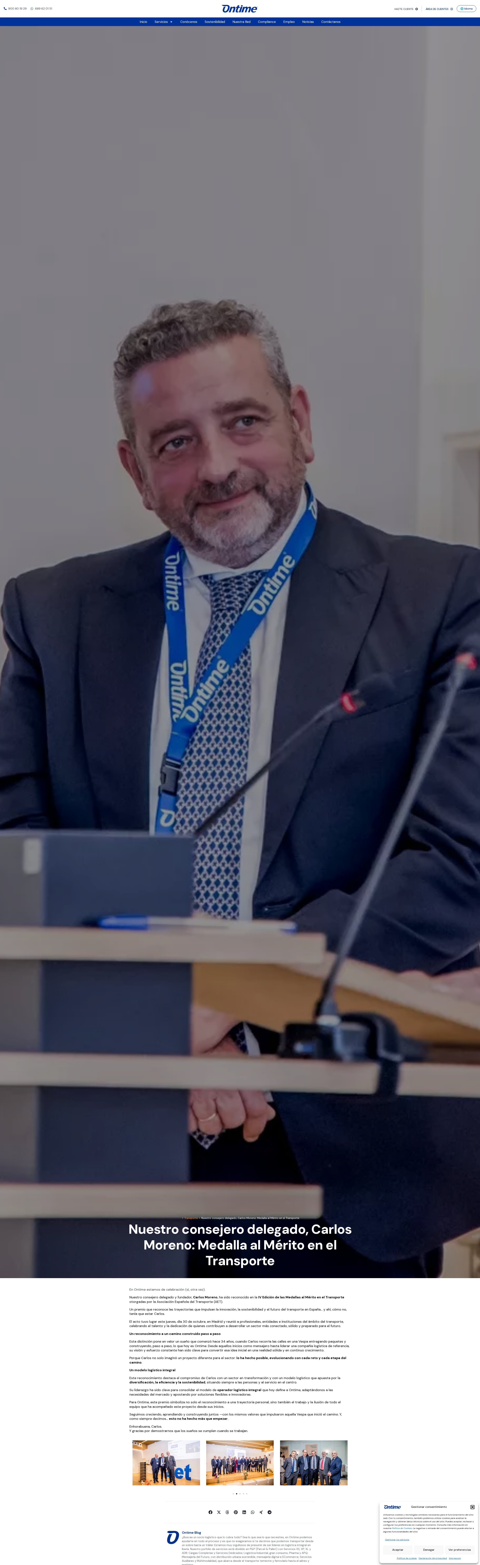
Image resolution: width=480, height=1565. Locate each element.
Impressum (455, 1558)
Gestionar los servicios (397, 1539)
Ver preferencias (459, 1550)
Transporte (191, 1218)
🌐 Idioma (466, 8)
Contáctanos (330, 22)
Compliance (267, 22)
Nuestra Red (241, 22)
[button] (472, 1507)
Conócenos (188, 22)
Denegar (428, 1550)
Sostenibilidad (215, 22)
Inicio (143, 22)
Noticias (308, 22)
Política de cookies (407, 1558)
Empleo (289, 22)
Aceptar (397, 1550)
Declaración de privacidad (433, 1558)
